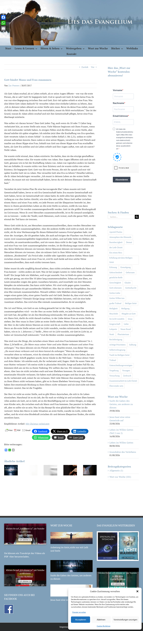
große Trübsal (115, 303)
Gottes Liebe (114, 293)
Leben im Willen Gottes (121, 442)
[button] (137, 591)
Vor (92, 67)
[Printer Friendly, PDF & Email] (17, 430)
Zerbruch (127, 375)
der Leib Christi (115, 247)
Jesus (130, 318)
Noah (111, 334)
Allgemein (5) (116, 470)
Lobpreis (113, 329)
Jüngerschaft (114, 324)
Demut (129, 242)
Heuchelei (113, 313)
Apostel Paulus (115, 232)
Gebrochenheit (115, 272)
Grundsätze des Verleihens (122, 451)
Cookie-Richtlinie (103, 626)
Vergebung (114, 370)
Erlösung (113, 267)
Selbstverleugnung (117, 349)
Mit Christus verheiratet (37, 423)
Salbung (132, 344)
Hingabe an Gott (129, 313)
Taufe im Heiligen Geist (119, 355)
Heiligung (125, 308)
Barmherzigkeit (115, 242)
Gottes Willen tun (116, 298)
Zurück (84, 67)
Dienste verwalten (79, 612)
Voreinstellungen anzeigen (125, 619)
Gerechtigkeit (115, 282)
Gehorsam (130, 272)
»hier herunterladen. (19, 556)
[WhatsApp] (3, 23)
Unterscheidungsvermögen (120, 365)
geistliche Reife (115, 277)
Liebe (126, 324)
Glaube (128, 282)
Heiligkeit (113, 308)
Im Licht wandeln (116, 318)
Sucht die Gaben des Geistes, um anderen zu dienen (121, 404)
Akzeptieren (80, 619)
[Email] (3, 28)
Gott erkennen (115, 287)
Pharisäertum (123, 334)
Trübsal (112, 360)
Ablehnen (101, 619)
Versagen (126, 370)
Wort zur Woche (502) (120, 476)
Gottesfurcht (130, 287)
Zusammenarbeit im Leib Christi (123, 380)
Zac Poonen (13, 85)
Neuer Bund (126, 329)
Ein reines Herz (115, 252)
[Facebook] (3, 17)
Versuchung (114, 375)
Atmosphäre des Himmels (120, 237)
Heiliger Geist (131, 303)
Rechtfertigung (115, 339)
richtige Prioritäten (117, 344)
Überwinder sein (116, 385)
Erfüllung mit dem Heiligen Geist (120, 259)
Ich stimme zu (25, 540)
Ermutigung (126, 267)
